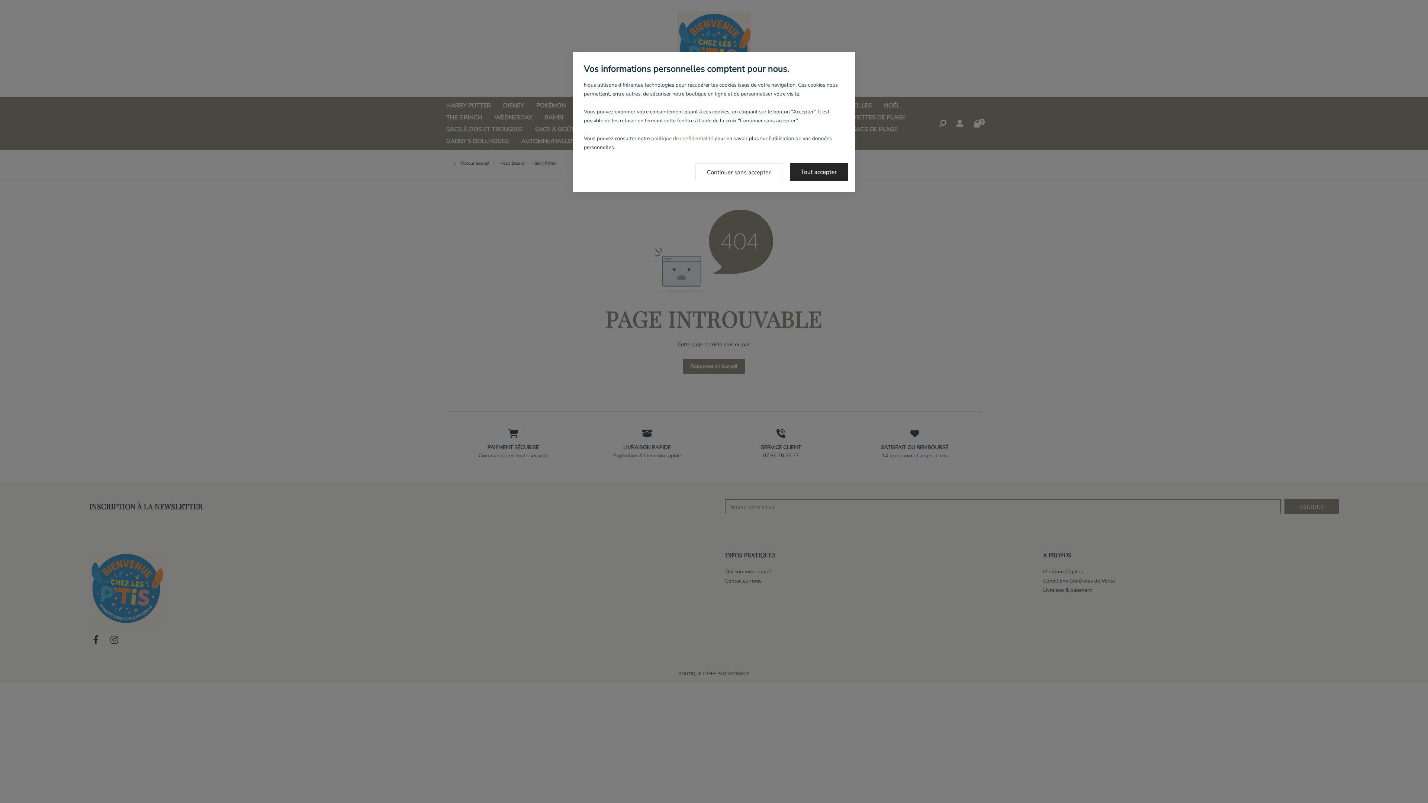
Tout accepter (819, 172)
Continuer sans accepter (739, 172)
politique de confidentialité (682, 138)
